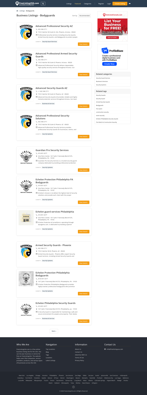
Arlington (94, 383)
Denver (50, 378)
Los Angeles (30, 375)
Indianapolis (123, 375)
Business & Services (48, 103)
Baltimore (126, 378)
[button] (129, 3)
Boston (78, 378)
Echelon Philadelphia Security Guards (107, 119)
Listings (69, 4)
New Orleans (86, 383)
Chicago (38, 375)
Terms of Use (79, 358)
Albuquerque (38, 380)
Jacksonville (104, 375)
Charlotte (37, 378)
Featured (78, 4)
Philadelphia (53, 375)
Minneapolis (65, 383)
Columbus (20, 378)
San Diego (78, 375)
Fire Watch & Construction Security (106, 122)
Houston (45, 375)
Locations (49, 358)
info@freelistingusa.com (115, 349)
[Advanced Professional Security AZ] (26, 32)
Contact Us (78, 352)
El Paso (56, 378)
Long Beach (77, 380)
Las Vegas (118, 378)
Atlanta (90, 380)
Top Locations (50, 349)
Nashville (92, 378)
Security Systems (47, 134)
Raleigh (119, 380)
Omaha (126, 380)
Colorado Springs (100, 380)
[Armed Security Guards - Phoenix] (26, 251)
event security (100, 115)
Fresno (52, 380)
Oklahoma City (108, 378)
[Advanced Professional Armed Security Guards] (26, 59)
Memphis (85, 378)
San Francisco (114, 375)
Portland (99, 378)
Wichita (78, 383)
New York (21, 375)
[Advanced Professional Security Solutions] (26, 121)
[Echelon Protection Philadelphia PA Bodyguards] (26, 185)
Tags (47, 355)
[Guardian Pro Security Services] (26, 156)
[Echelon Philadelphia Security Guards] (26, 309)
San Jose (90, 375)
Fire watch (99, 109)
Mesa (84, 380)
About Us (78, 349)
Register (101, 4)
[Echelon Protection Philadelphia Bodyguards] (26, 278)
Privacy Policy (79, 360)
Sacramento (60, 380)
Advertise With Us (81, 355)
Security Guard (100, 99)
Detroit (62, 378)
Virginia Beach (111, 380)
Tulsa (72, 383)
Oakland (56, 383)
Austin (97, 375)
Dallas (84, 375)
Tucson (46, 380)
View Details (83, 44)
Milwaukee (29, 380)
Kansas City (69, 380)
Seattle (44, 378)
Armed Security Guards (103, 102)
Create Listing (120, 4)
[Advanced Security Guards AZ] (26, 94)
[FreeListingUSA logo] (27, 3)
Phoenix (61, 375)
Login (109, 4)
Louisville (21, 380)
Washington (70, 378)
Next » (54, 331)
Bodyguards (99, 105)
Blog (47, 352)
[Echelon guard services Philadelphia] (26, 217)
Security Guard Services (49, 41)
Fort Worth (29, 378)
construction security (102, 112)
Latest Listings (50, 360)
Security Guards (101, 95)
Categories (87, 4)
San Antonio (69, 375)
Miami (50, 383)
